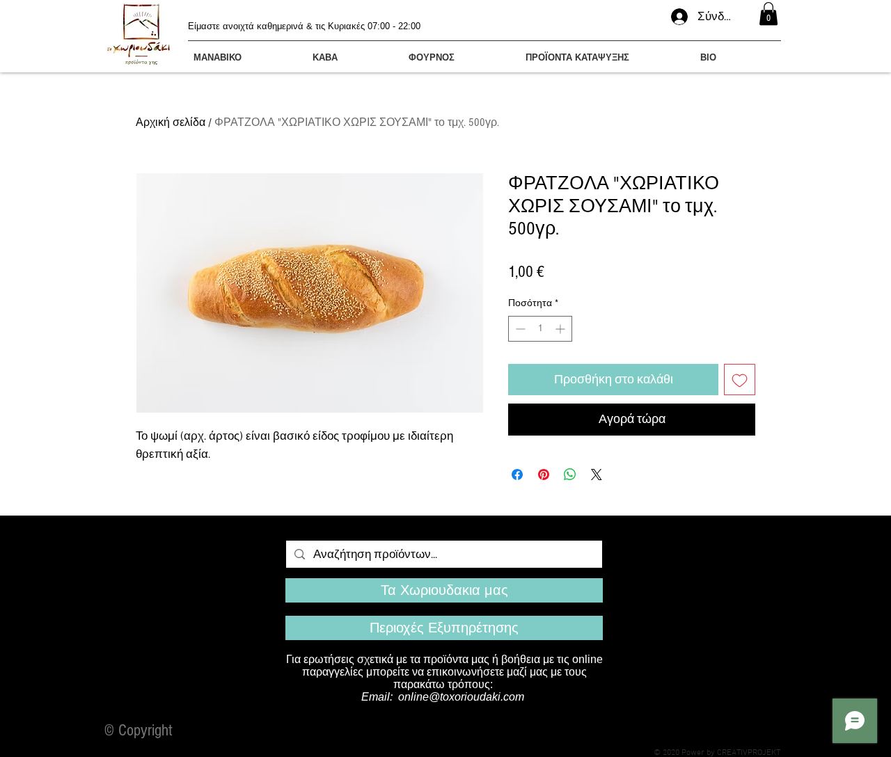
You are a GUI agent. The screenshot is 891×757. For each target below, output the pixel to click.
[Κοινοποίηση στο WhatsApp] (570, 474)
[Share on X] (596, 474)
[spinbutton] (540, 329)
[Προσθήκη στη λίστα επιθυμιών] (739, 379)
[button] (768, 13)
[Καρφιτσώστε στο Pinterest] (543, 474)
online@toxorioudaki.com (461, 697)
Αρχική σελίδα (170, 122)
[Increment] (561, 329)
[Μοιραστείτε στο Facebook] (517, 474)
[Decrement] (519, 329)
